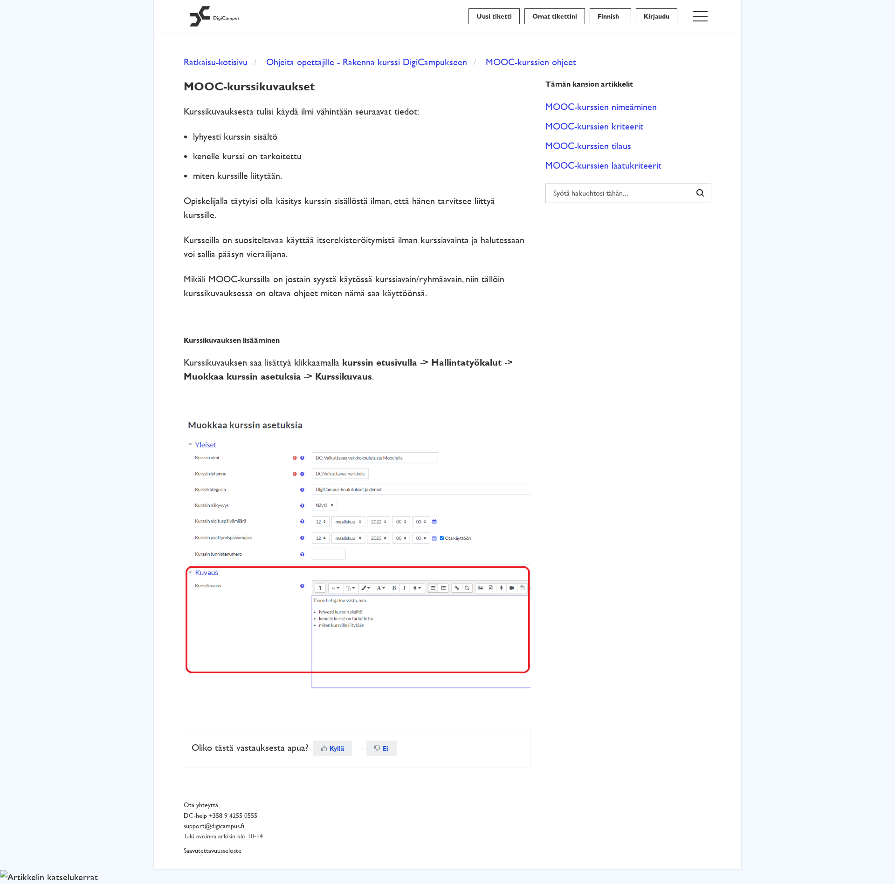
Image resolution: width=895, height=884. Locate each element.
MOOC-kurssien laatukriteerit (603, 165)
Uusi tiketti (494, 16)
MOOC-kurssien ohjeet (531, 62)
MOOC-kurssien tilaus (588, 145)
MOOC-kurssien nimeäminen (601, 106)
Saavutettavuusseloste (212, 850)
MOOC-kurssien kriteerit (594, 126)
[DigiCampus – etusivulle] (215, 16)
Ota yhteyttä (201, 805)
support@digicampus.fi (214, 826)
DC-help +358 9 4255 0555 (220, 815)
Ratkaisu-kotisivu (216, 62)
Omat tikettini (554, 16)
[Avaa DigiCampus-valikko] (700, 16)
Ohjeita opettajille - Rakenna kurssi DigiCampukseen (366, 62)
